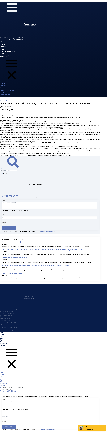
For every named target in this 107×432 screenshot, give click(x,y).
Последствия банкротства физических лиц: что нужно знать (22, 242)
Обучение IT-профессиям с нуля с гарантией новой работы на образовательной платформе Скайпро (35, 265)
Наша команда (5, 55)
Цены (2, 50)
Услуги (2, 48)
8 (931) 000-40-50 (15, 39)
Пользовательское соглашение (8, 317)
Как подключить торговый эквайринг (14, 258)
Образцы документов (7, 51)
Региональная (30, 24)
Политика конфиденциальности (7, 311)
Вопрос (4, 200)
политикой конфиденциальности (45, 231)
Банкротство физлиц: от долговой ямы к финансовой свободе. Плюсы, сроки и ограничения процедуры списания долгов (43, 250)
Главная (2, 44)
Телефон (4, 222)
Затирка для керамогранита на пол (13, 273)
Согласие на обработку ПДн (7, 320)
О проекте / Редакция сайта (7, 313)
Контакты (3, 56)
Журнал (2, 53)
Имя (3, 214)
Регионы (3, 46)
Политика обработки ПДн (6, 318)
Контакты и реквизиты (6, 315)
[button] (4, 41)
